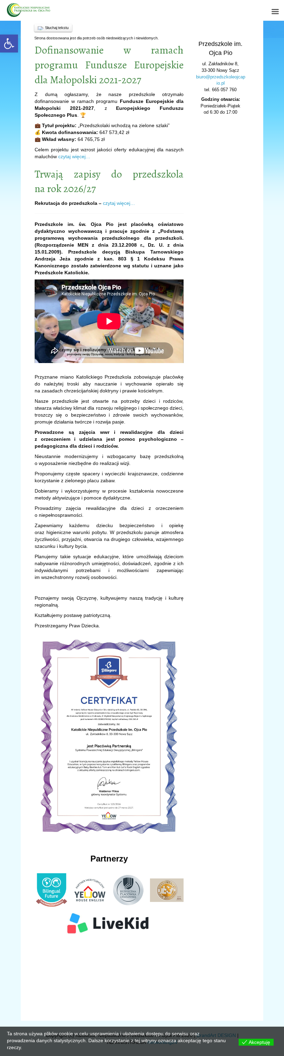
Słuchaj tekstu (57, 28)
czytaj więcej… (74, 156)
